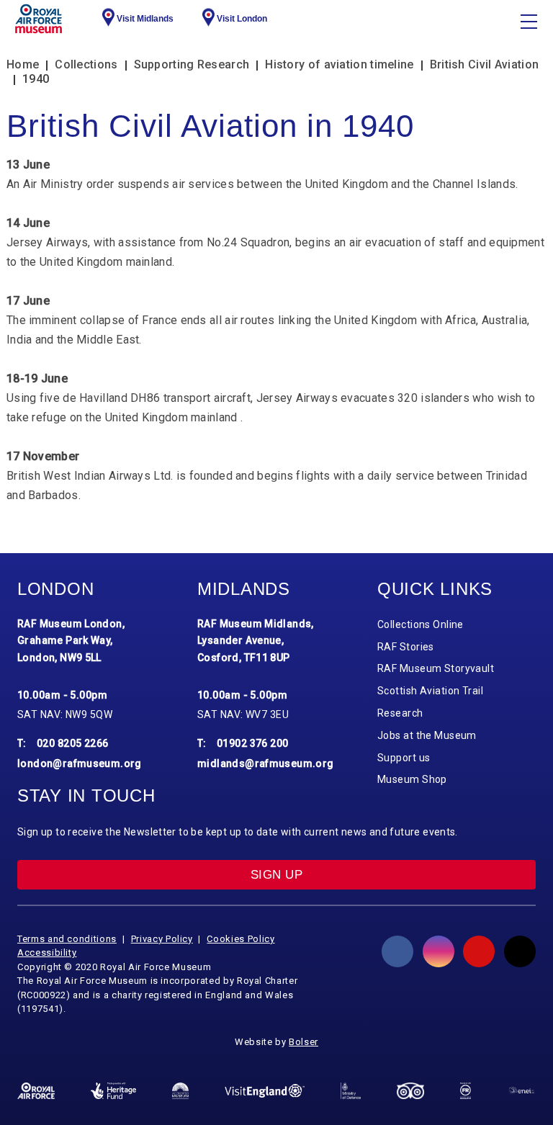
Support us (403, 757)
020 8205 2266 (73, 743)
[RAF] (36, 1091)
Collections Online (420, 624)
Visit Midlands (145, 18)
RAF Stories (405, 647)
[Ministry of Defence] (351, 1091)
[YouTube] (479, 951)
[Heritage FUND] (113, 1090)
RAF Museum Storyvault (435, 668)
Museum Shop (412, 779)
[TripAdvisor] (410, 1091)
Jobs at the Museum (427, 735)
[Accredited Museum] (180, 1090)
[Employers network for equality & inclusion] (521, 1091)
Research (400, 713)
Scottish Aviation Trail (430, 690)
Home (22, 64)
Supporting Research (192, 64)
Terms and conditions (67, 938)
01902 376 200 (253, 743)
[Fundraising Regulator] (465, 1090)
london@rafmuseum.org (79, 763)
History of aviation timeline (339, 64)
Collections (86, 64)
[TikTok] (520, 951)
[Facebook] (397, 951)
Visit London (242, 18)
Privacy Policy (162, 938)
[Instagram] (438, 951)
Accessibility (46, 952)
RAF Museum (38, 19)
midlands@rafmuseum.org (265, 763)
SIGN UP (276, 875)
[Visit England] (265, 1091)
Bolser (303, 1041)
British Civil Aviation (484, 64)
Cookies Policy (240, 938)
